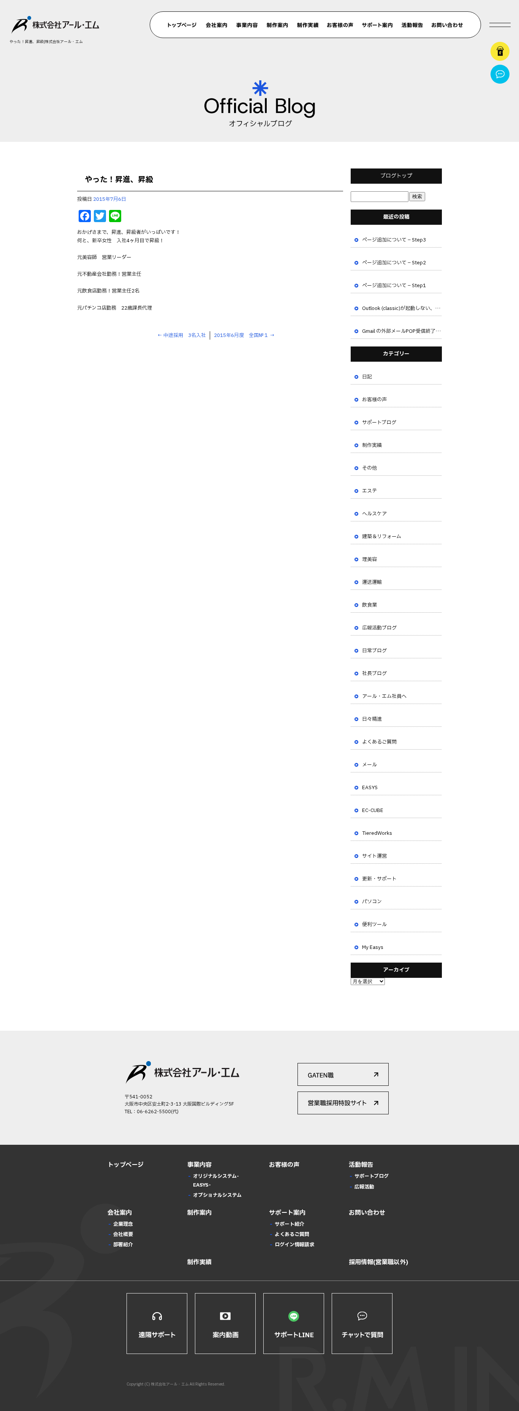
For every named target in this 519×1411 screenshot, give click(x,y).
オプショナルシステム (217, 1195)
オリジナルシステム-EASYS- (216, 1181)
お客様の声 (340, 25)
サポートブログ (379, 422)
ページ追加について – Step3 (394, 240)
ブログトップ (396, 176)
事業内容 (247, 25)
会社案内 (216, 25)
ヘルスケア (374, 514)
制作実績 (308, 25)
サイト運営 (374, 856)
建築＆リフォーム (381, 536)
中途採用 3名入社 (181, 335)
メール (369, 765)
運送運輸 (372, 582)
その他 (369, 468)
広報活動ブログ (379, 628)
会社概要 (123, 1234)
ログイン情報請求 (294, 1245)
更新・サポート (379, 879)
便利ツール (374, 924)
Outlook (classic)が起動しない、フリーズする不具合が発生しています (402, 308)
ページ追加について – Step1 (394, 285)
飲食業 (369, 605)
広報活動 (364, 1187)
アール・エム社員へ (384, 696)
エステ (369, 491)
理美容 (369, 559)
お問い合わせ (447, 25)
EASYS (370, 787)
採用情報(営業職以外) (378, 1262)
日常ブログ (374, 651)
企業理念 (123, 1224)
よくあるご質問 (379, 742)
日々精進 (372, 719)
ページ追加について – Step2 (394, 263)
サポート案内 (377, 25)
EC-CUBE (372, 810)
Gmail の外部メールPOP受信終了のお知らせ (402, 331)
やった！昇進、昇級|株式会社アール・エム (46, 41)
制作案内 (277, 25)
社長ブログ (374, 673)
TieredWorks (377, 833)
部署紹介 (123, 1245)
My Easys (372, 947)
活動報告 (412, 25)
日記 (367, 377)
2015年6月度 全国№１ (244, 335)
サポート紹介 (289, 1224)
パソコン (372, 902)
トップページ (182, 25)
